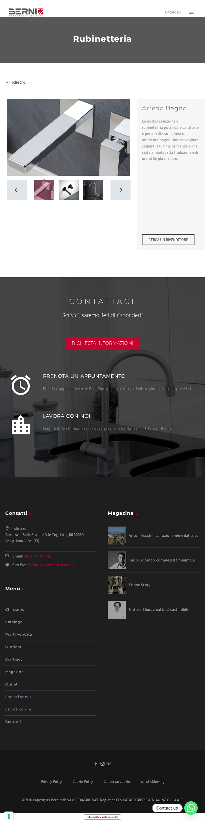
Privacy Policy (51, 782)
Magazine (14, 672)
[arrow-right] (120, 190)
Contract (13, 659)
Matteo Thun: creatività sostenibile (159, 609)
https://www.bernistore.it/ (51, 564)
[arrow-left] (17, 190)
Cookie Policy (82, 782)
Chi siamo (14, 609)
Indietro (17, 82)
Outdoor (13, 647)
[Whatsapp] (191, 808)
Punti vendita (18, 634)
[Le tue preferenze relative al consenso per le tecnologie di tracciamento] (9, 816)
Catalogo (14, 622)
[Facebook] (96, 764)
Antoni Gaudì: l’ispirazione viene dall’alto (163, 535)
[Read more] (102, 387)
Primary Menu (191, 12)
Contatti (13, 721)
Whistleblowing (152, 782)
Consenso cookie (117, 782)
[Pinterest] (109, 764)
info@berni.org (37, 555)
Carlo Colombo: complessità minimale (162, 559)
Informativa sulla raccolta (102, 817)
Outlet (11, 684)
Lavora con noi (19, 709)
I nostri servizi (19, 696)
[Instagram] (102, 764)
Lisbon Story (139, 584)
